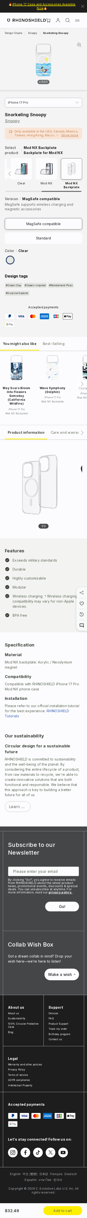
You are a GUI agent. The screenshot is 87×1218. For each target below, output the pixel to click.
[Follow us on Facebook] (25, 1152)
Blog (10, 1032)
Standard (43, 238)
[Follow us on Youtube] (63, 1152)
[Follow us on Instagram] (13, 1152)
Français (56, 1174)
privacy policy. (60, 892)
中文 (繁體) (30, 1174)
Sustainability (16, 1018)
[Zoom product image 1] (40, 485)
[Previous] (9, 174)
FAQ (51, 1018)
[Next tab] (82, 432)
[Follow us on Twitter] (50, 1152)
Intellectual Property (20, 1085)
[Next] (82, 384)
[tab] (19, 343)
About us (13, 1013)
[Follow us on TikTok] (38, 1152)
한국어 (57, 1180)
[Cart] (48, 20)
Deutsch (71, 1174)
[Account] (58, 20)
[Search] (67, 20)
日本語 (43, 1174)
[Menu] (77, 20)
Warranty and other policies (25, 1064)
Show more (69, 135)
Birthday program (59, 1034)
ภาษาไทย (45, 1180)
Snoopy (12, 120)
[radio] (10, 260)
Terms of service (18, 1074)
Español (30, 1180)
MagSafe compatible (43, 224)
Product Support (58, 1023)
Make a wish (60, 974)
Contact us (55, 1039)
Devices (53, 1013)
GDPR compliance (19, 1080)
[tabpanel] (43, 633)
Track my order (58, 1028)
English (15, 1174)
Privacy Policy (16, 1069)
